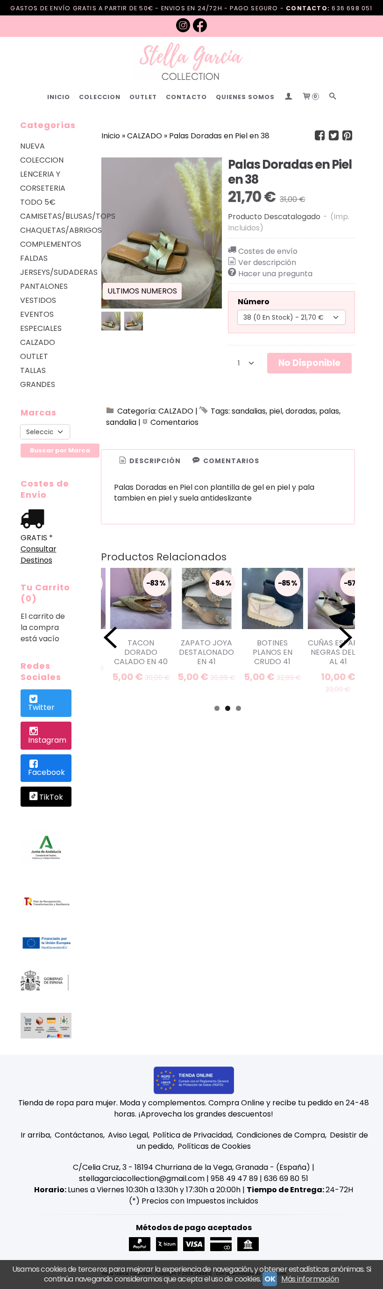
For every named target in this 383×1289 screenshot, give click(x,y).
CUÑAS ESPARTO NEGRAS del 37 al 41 (338, 652)
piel (275, 411)
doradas (300, 411)
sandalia (121, 422)
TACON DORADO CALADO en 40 (141, 652)
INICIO (58, 97)
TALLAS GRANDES (37, 377)
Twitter (41, 707)
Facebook (46, 772)
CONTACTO (186, 97)
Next (345, 637)
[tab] (148, 461)
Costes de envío (268, 251)
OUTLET (143, 97)
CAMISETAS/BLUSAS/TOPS (46, 216)
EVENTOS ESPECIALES (41, 321)
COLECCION (100, 97)
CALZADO (37, 342)
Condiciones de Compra (280, 1135)
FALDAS (34, 258)
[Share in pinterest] (347, 135)
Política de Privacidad (192, 1135)
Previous (110, 637)
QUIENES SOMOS (245, 97)
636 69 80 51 (286, 1178)
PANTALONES (44, 286)
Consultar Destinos (39, 555)
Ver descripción (267, 262)
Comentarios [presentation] (230, 460)
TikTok (51, 797)
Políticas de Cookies (214, 1146)
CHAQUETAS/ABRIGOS (46, 230)
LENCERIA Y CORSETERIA (42, 181)
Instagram (47, 740)
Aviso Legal (128, 1135)
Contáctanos (79, 1135)
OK (269, 1279)
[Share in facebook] (320, 135)
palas (329, 411)
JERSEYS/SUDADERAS (46, 272)
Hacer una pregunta (275, 273)
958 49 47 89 (234, 1178)
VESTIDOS (38, 300)
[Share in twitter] (333, 135)
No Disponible (309, 363)
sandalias (249, 411)
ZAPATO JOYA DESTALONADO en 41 (206, 652)
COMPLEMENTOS (46, 244)
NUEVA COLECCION (42, 153)
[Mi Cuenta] (288, 97)
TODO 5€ (38, 202)
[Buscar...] (332, 97)
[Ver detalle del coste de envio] (35, 519)
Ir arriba (35, 1135)
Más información (310, 1279)
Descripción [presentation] (154, 460)
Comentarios (174, 422)
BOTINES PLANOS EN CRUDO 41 (272, 652)
